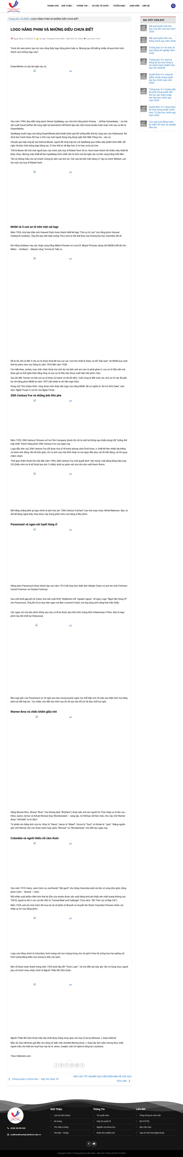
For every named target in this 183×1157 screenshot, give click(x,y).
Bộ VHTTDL (145, 1121)
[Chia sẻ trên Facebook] (56, 1065)
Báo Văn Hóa (145, 1127)
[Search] (173, 6)
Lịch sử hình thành (62, 1115)
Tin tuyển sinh (103, 1115)
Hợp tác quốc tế (104, 1121)
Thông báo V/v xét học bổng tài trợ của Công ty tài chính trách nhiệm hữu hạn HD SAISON (162, 63)
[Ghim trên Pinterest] (77, 1065)
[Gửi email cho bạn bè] (72, 1065)
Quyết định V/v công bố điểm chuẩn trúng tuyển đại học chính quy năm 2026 (161, 78)
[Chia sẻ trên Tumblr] (82, 1065)
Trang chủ (14, 19)
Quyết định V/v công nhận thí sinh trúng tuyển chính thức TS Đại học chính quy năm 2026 (162, 111)
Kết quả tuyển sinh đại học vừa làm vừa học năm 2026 (162, 29)
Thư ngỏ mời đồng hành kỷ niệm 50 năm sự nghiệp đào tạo (162, 124)
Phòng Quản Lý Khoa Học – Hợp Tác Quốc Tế (35, 1079)
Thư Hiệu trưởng (61, 1127)
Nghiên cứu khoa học (106, 1127)
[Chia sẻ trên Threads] (66, 1065)
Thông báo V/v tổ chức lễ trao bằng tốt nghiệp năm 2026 (162, 50)
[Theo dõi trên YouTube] (94, 1144)
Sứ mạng (58, 1121)
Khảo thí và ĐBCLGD (106, 1133)
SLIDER (25, 19)
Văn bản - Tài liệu (61, 1133)
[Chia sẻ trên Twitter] (61, 1065)
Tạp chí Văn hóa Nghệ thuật (152, 1133)
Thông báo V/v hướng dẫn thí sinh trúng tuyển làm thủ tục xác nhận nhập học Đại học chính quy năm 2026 (162, 95)
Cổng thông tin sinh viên (150, 1115)
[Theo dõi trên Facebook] (88, 1144)
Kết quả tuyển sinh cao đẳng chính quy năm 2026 (162, 39)
